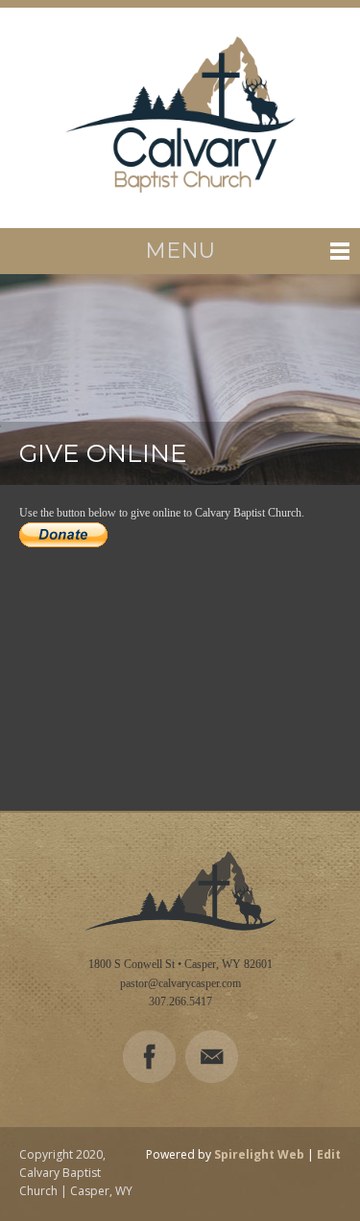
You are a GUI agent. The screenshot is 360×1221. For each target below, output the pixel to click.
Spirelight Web (259, 1154)
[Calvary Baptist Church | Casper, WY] (180, 117)
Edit (329, 1154)
